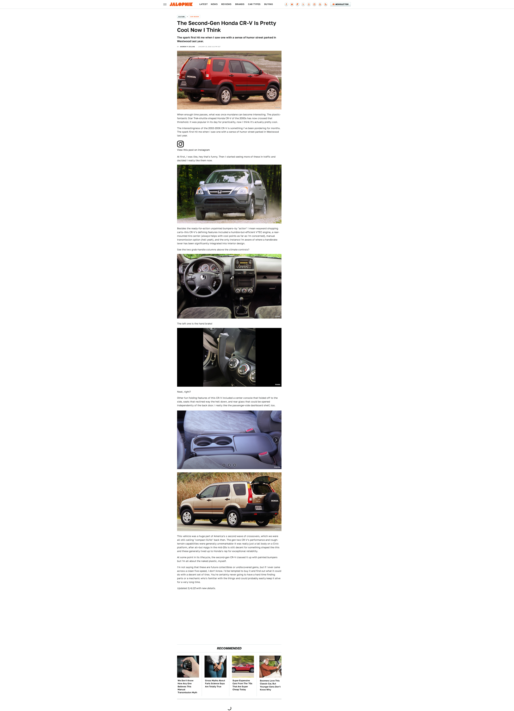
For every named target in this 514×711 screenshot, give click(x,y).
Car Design (194, 16)
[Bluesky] (292, 4)
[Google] (320, 4)
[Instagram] (314, 4)
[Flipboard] (298, 4)
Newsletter (341, 4)
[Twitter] (303, 4)
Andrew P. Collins (187, 46)
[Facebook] (286, 4)
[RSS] (326, 4)
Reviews (226, 4)
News (214, 4)
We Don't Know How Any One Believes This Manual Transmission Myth (187, 686)
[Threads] (309, 4)
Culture (181, 16)
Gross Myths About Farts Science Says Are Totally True (215, 683)
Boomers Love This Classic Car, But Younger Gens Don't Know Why (270, 685)
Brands (239, 4)
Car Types (254, 4)
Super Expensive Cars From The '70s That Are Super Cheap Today (242, 685)
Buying (268, 4)
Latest (203, 4)
